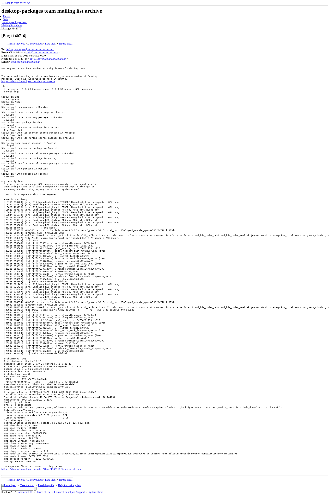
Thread (6, 16)
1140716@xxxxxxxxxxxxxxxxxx (48, 58)
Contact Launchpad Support (69, 492)
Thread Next (65, 43)
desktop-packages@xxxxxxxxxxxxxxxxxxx (30, 49)
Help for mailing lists (69, 485)
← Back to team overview (15, 2)
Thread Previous (16, 43)
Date (5, 19)
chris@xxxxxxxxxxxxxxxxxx (42, 52)
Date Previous (35, 43)
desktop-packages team (14, 22)
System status (95, 492)
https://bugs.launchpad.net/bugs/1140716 (28, 81)
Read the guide (46, 485)
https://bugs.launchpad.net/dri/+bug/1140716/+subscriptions (41, 469)
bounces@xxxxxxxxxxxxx (25, 61)
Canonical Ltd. (25, 492)
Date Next (50, 43)
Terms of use (43, 492)
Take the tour (27, 485)
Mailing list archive (11, 25)
